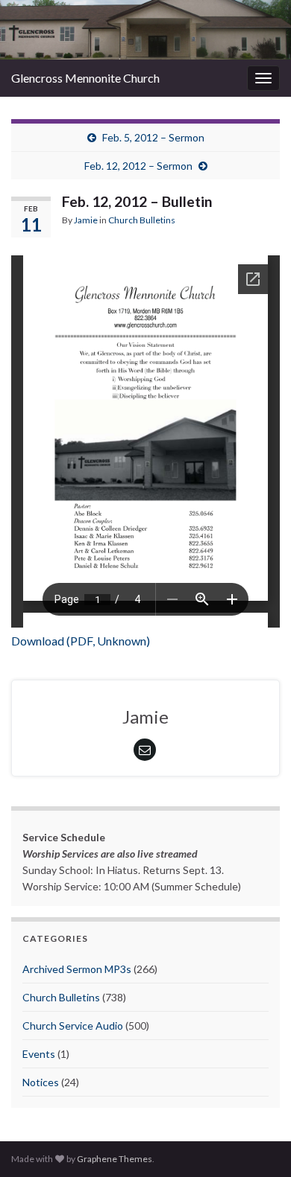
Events (38, 1053)
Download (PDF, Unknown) (80, 641)
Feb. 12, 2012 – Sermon (138, 165)
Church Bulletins (141, 220)
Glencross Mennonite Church (85, 78)
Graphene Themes (114, 1158)
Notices (40, 1082)
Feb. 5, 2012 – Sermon (153, 137)
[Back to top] (257, 1143)
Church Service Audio (72, 1025)
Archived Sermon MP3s (76, 969)
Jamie (86, 220)
